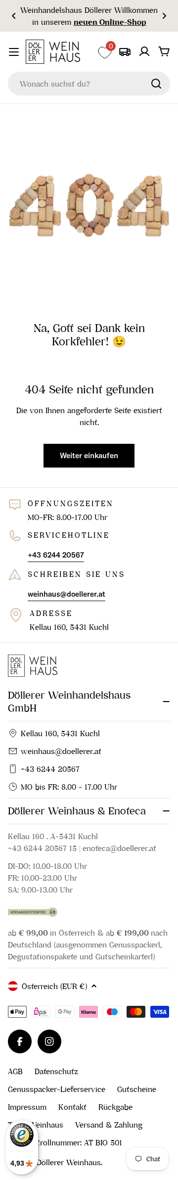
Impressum (27, 1107)
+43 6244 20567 (50, 769)
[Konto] (144, 51)
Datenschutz (56, 1071)
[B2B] (125, 51)
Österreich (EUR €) (54, 986)
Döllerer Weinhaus (69, 1162)
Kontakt (72, 1107)
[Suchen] (156, 84)
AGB (15, 1071)
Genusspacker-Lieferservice (56, 1089)
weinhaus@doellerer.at (61, 751)
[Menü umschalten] (14, 52)
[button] (14, 16)
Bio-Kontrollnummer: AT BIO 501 (65, 1142)
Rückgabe (115, 1107)
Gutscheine (136, 1089)
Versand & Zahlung (108, 1125)
